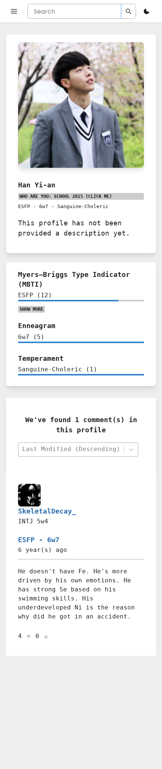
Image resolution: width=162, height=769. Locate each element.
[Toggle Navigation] (13, 11)
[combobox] (70, 449)
